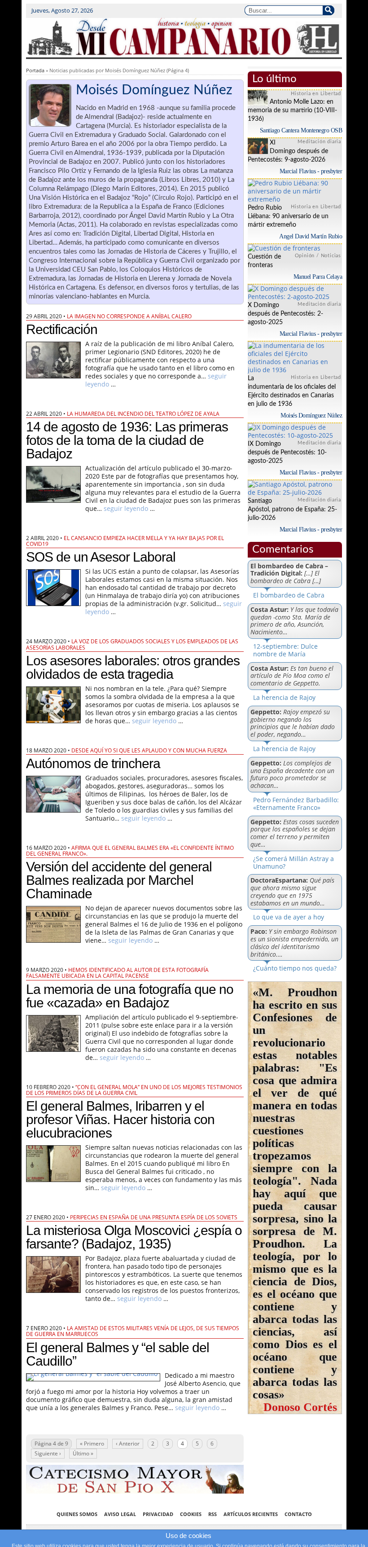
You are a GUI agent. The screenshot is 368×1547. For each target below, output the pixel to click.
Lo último (274, 79)
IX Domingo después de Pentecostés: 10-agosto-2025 (287, 452)
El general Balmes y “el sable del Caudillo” (117, 1354)
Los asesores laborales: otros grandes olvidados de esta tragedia (133, 667)
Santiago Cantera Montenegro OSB (301, 130)
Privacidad (158, 1514)
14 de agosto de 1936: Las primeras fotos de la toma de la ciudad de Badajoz (127, 440)
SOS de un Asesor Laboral (100, 556)
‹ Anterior (128, 1443)
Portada (35, 70)
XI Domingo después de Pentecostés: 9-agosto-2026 (288, 151)
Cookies (191, 1514)
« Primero (92, 1443)
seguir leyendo (126, 508)
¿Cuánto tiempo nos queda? (295, 968)
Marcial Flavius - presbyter (311, 171)
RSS (212, 1514)
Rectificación (61, 329)
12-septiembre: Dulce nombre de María (285, 650)
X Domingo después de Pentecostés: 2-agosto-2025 (285, 313)
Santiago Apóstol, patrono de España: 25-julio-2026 (292, 509)
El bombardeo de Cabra (288, 595)
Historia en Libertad (316, 93)
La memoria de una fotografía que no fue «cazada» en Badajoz (129, 996)
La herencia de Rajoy (284, 697)
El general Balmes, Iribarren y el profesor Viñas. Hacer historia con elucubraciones (120, 1119)
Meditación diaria (319, 141)
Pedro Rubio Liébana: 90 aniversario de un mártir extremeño (288, 216)
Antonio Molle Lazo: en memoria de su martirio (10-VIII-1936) (292, 110)
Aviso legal (120, 1514)
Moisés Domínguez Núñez (311, 415)
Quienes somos (77, 1514)
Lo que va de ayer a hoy (288, 917)
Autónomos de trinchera (93, 763)
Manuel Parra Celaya (318, 276)
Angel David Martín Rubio (310, 236)
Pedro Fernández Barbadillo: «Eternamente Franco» (296, 803)
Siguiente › (48, 1453)
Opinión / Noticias (318, 255)
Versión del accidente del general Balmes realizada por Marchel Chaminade (119, 880)
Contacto (298, 1514)
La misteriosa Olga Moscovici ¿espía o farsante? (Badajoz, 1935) (134, 1237)
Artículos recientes (250, 1514)
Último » (83, 1453)
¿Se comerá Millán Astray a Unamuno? (293, 862)
